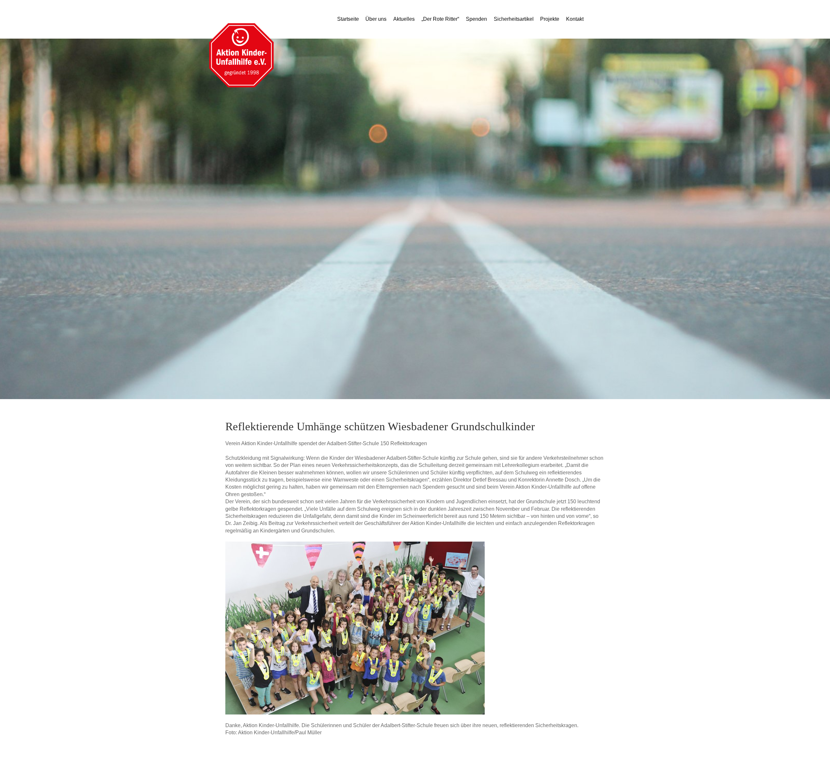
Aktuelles (404, 19)
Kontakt (575, 19)
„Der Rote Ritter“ (440, 19)
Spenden (476, 19)
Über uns (375, 19)
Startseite (348, 19)
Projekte (549, 19)
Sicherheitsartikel (514, 19)
